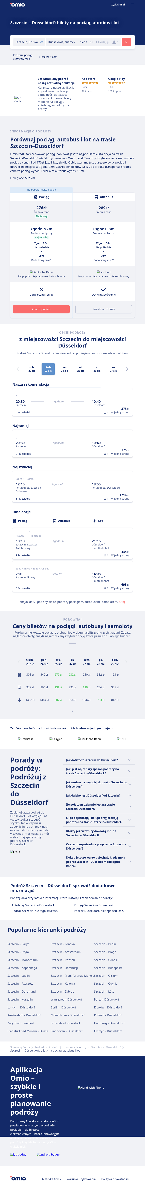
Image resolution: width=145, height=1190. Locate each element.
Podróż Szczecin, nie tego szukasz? (35, 911)
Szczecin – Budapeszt (108, 968)
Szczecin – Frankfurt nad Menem (72, 976)
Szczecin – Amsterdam (66, 952)
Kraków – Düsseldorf (108, 1007)
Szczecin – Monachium (22, 960)
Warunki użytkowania (81, 1179)
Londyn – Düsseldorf (21, 1007)
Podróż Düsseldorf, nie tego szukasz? (99, 911)
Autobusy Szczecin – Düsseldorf (33, 905)
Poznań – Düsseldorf (108, 1015)
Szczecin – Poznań (63, 960)
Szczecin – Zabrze (62, 991)
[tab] (32, 520)
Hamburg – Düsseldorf (109, 1023)
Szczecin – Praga (105, 952)
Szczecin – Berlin (105, 944)
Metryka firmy (51, 1179)
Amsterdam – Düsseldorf (24, 1015)
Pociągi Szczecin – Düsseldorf (93, 905)
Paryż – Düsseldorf (106, 999)
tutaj (122, 602)
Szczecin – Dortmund (21, 991)
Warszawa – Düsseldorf (66, 999)
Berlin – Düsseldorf (63, 1007)
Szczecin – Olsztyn (106, 976)
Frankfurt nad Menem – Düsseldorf (31, 1031)
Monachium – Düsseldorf (68, 1015)
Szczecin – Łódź (104, 991)
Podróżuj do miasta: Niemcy (67, 1047)
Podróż (39, 1047)
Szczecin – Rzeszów (20, 984)
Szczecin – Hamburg (64, 968)
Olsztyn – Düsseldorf (108, 1031)
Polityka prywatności (115, 1179)
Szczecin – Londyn (63, 944)
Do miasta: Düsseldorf (106, 1047)
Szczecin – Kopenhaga (22, 968)
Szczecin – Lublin (18, 976)
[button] (86, 42)
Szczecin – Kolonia (63, 984)
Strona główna (20, 1047)
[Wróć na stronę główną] (17, 5)
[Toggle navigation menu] (132, 5)
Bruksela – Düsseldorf (65, 1023)
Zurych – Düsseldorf (20, 1023)
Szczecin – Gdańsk (106, 960)
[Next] (127, 369)
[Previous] (19, 662)
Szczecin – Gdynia (106, 984)
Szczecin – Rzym (18, 952)
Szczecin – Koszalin (20, 999)
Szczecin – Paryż (18, 944)
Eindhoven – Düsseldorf (67, 1031)
